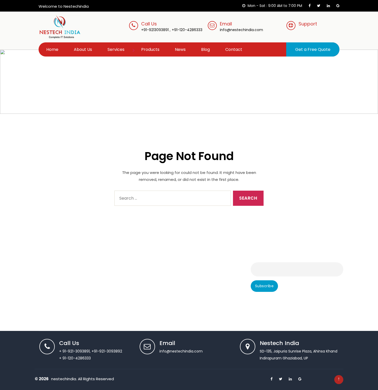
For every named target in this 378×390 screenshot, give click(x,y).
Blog (205, 49)
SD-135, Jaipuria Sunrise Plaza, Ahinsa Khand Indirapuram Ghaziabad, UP (298, 351)
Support (308, 24)
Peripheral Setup (49, 286)
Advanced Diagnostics (55, 257)
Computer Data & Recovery (60, 314)
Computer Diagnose (53, 264)
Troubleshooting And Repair (59, 271)
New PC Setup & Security (165, 300)
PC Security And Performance (169, 307)
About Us (83, 49)
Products (150, 49)
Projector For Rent (159, 314)
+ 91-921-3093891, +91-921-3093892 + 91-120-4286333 (90, 351)
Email (241, 26)
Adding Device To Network (166, 257)
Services (115, 49)
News (180, 49)
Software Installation (53, 278)
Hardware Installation (53, 300)
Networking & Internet (162, 286)
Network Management (163, 293)
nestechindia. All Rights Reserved (82, 379)
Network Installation (160, 278)
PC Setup (43, 293)
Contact (233, 49)
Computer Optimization (56, 307)
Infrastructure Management (168, 271)
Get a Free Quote (312, 49)
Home (52, 49)
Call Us (149, 24)
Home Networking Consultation (171, 264)
